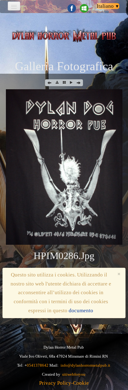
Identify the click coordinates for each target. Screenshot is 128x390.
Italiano (108, 6)
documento (81, 310)
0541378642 (37, 365)
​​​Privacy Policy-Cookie (64, 383)
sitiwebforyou (73, 374)
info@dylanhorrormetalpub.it (85, 365)
